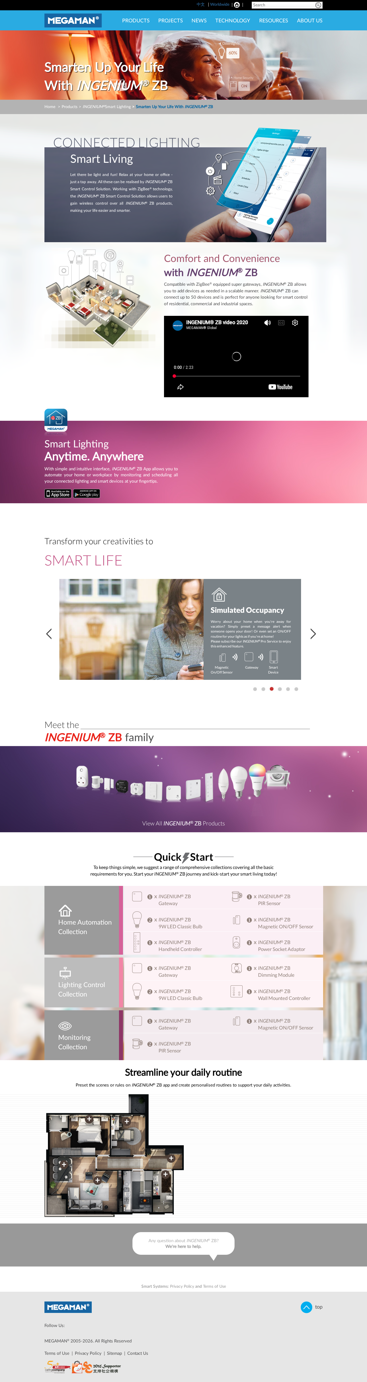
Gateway (251, 667)
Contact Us (137, 1353)
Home (49, 107)
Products (69, 107)
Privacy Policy (182, 1287)
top (317, 1307)
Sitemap (114, 1353)
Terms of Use (214, 1287)
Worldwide (219, 5)
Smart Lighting (107, 107)
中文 (201, 5)
